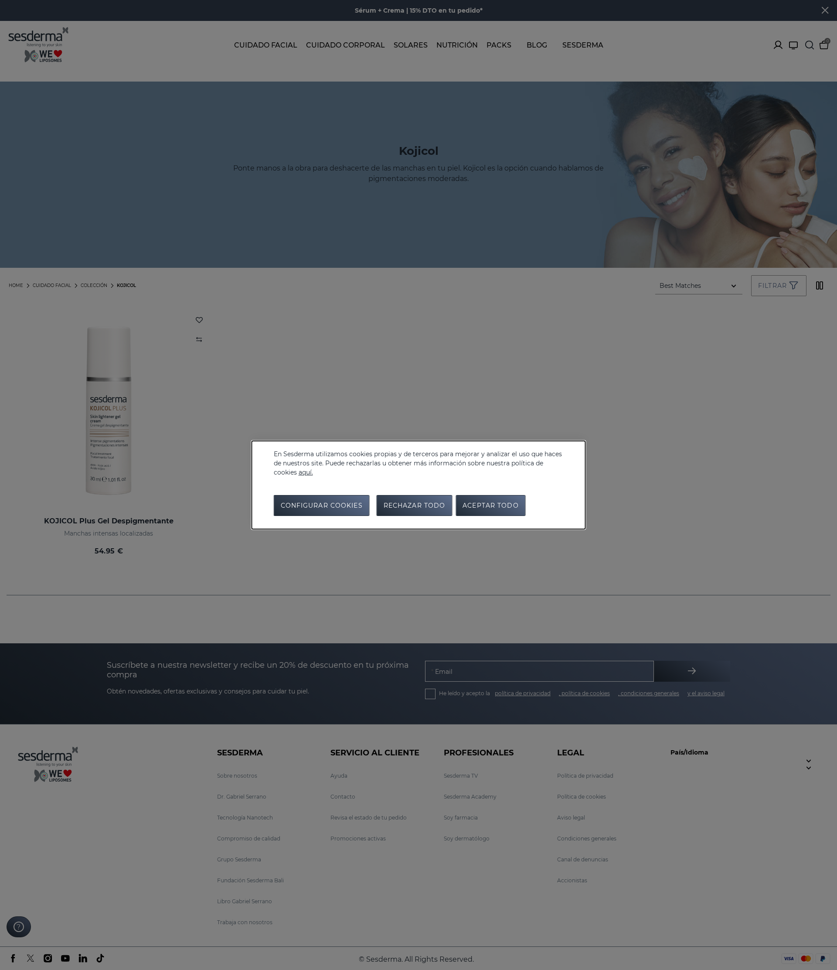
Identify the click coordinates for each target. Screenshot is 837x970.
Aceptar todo (490, 505)
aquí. (306, 472)
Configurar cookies (322, 505)
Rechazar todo (415, 505)
